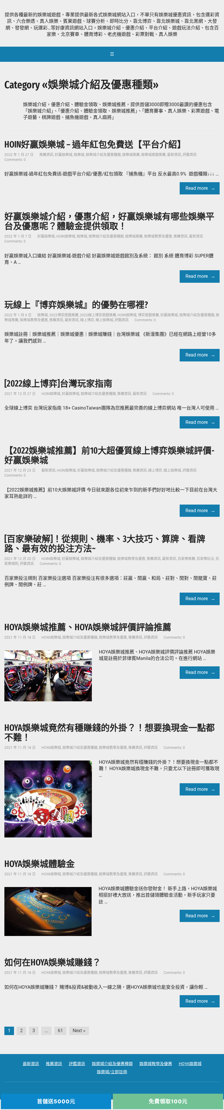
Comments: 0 (15, 160)
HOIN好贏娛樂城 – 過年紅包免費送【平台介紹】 (95, 144)
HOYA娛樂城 (51, 637)
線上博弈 (87, 320)
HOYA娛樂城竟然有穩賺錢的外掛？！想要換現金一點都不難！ (109, 733)
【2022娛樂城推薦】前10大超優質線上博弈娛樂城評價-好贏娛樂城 (109, 455)
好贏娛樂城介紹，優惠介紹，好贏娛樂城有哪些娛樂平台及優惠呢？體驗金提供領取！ (109, 221)
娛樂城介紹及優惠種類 (103, 155)
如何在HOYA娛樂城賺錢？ (52, 962)
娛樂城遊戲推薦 (153, 155)
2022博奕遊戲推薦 (63, 315)
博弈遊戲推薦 (148, 315)
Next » (79, 1030)
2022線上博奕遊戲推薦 (98, 315)
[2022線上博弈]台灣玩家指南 (58, 383)
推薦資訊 (46, 155)
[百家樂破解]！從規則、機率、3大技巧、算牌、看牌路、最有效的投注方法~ (104, 544)
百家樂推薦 (186, 559)
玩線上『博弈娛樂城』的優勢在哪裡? (76, 305)
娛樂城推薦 (131, 155)
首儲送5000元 (56, 1101)
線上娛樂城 (104, 320)
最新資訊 (174, 155)
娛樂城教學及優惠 (158, 236)
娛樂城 (79, 155)
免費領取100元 (168, 1101)
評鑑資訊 (190, 155)
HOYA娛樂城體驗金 (39, 864)
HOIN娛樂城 (65, 236)
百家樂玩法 (205, 559)
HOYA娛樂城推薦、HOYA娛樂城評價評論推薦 (87, 627)
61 (60, 1030)
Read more (197, 188)
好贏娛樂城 (63, 155)
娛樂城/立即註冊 (112, 1071)
